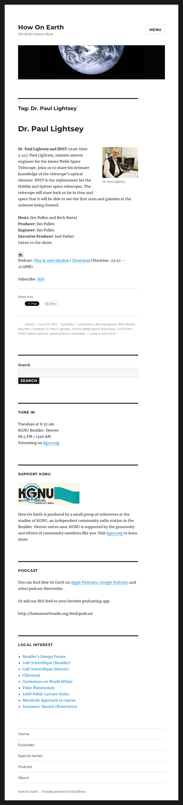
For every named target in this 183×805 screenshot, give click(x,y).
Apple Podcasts (84, 582)
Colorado (37, 329)
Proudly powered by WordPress (64, 792)
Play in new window (51, 260)
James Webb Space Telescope (93, 329)
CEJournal (31, 675)
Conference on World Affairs (48, 681)
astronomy (86, 324)
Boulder (24, 329)
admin (30, 324)
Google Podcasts (114, 582)
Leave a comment (102, 333)
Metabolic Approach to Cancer (49, 700)
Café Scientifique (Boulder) (46, 663)
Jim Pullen (124, 329)
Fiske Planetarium (39, 688)
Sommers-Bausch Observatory (50, 706)
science (42, 333)
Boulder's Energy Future (44, 656)
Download (81, 260)
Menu (155, 30)
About (23, 778)
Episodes (67, 324)
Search (24, 365)
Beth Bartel (126, 324)
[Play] (78, 254)
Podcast (25, 767)
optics (31, 333)
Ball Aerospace (106, 324)
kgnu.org (51, 443)
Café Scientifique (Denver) (46, 669)
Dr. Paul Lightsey (51, 128)
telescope (78, 333)
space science (60, 333)
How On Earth (41, 27)
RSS (40, 279)
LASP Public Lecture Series (46, 694)
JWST (22, 333)
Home (23, 734)
